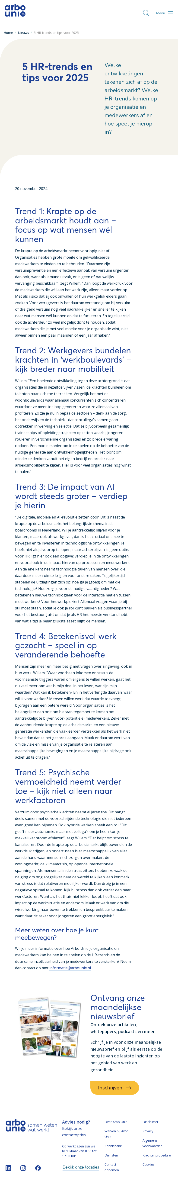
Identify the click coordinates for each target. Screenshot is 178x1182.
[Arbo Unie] (15, 13)
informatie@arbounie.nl (70, 967)
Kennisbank (113, 1146)
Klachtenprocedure (157, 1155)
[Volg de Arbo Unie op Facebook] (38, 1168)
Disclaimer (150, 1122)
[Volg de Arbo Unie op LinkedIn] (8, 1168)
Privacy (148, 1131)
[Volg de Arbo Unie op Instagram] (23, 1168)
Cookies (149, 1164)
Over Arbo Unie (116, 1122)
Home (8, 32)
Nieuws (23, 32)
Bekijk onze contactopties (74, 1131)
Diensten (111, 1155)
